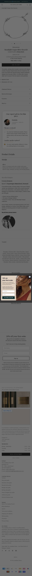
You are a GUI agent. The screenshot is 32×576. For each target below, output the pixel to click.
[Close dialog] (30, 277)
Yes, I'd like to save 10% (8, 297)
